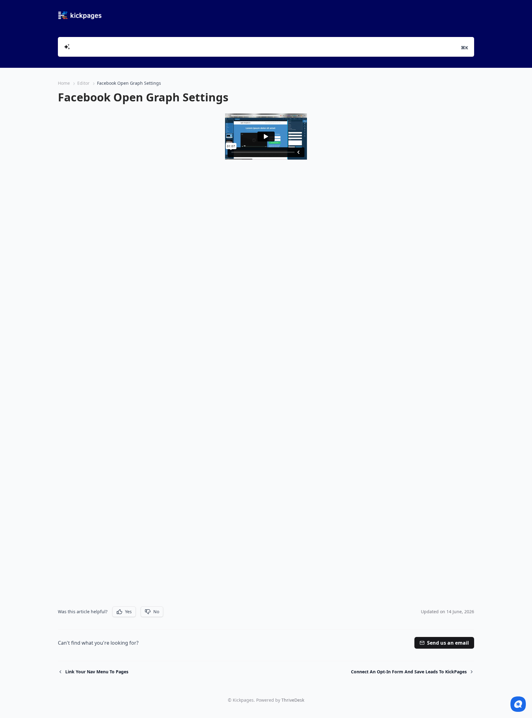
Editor (83, 83)
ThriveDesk (292, 700)
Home (64, 83)
